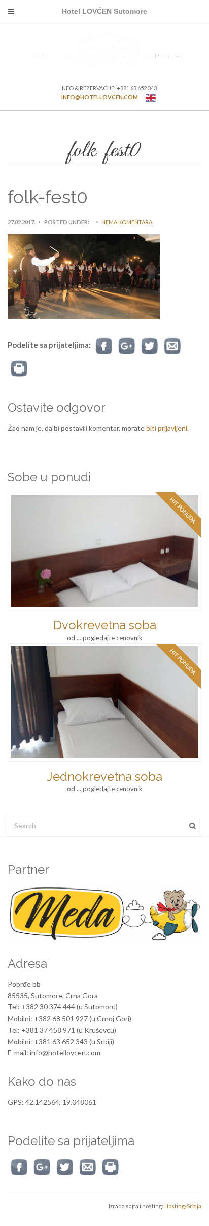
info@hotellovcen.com (99, 97)
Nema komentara (126, 222)
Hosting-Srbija (182, 1206)
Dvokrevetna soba (104, 625)
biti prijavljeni (166, 428)
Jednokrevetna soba (104, 776)
